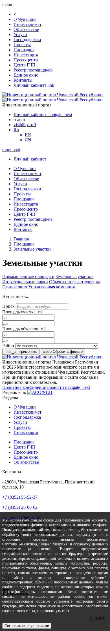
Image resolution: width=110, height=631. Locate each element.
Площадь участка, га (22, 311)
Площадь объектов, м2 (24, 328)
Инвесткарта (26, 54)
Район (8, 345)
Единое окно (26, 75)
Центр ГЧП (25, 65)
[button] (16, 129)
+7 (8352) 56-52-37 (20, 497)
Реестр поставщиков (33, 70)
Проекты (22, 44)
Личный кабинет (30, 159)
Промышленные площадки (28, 276)
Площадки (24, 49)
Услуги (20, 34)
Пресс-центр (26, 59)
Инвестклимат (27, 24)
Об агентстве (26, 29)
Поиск (8, 306)
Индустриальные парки (25, 281)
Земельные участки (32, 249)
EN (28, 134)
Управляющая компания (51, 286)
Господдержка (27, 39)
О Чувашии (25, 19)
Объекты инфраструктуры (74, 281)
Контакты (23, 80)
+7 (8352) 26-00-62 (20, 507)
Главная (21, 239)
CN (28, 139)
